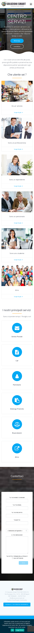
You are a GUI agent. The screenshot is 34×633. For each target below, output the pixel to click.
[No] (32, 626)
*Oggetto (17, 520)
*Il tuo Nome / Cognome (17, 497)
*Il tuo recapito (17, 512)
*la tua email (17, 505)
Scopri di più (17, 112)
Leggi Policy (19, 630)
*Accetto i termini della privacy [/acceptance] (17, 557)
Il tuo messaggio (17, 535)
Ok (12, 630)
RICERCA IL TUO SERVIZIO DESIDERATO (17, 604)
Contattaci (17, 46)
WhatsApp (17, 41)
